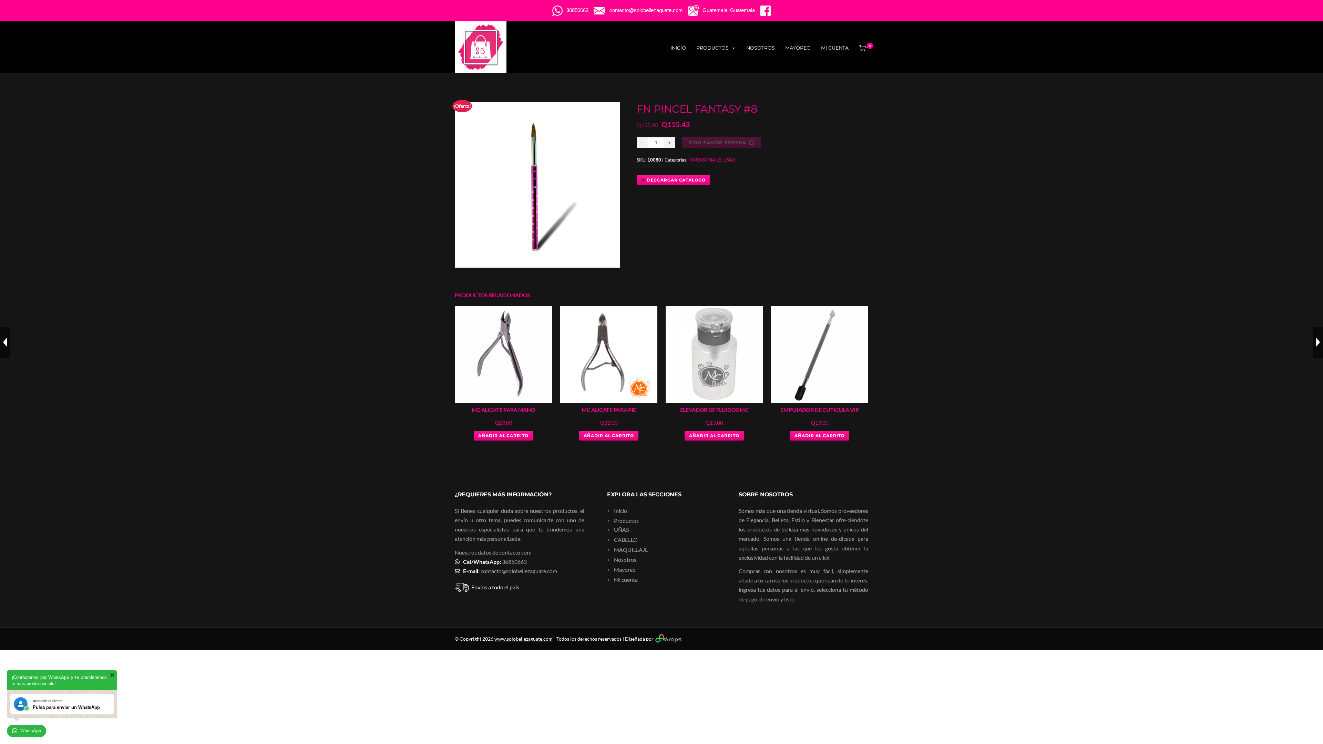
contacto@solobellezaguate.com (519, 571)
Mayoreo (798, 48)
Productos (712, 48)
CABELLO (626, 539)
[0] (861, 48)
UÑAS (730, 160)
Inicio (678, 48)
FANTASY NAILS (704, 160)
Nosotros (760, 48)
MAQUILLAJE (631, 549)
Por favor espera (718, 143)
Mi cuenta (835, 48)
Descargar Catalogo (676, 180)
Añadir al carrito (503, 435)
